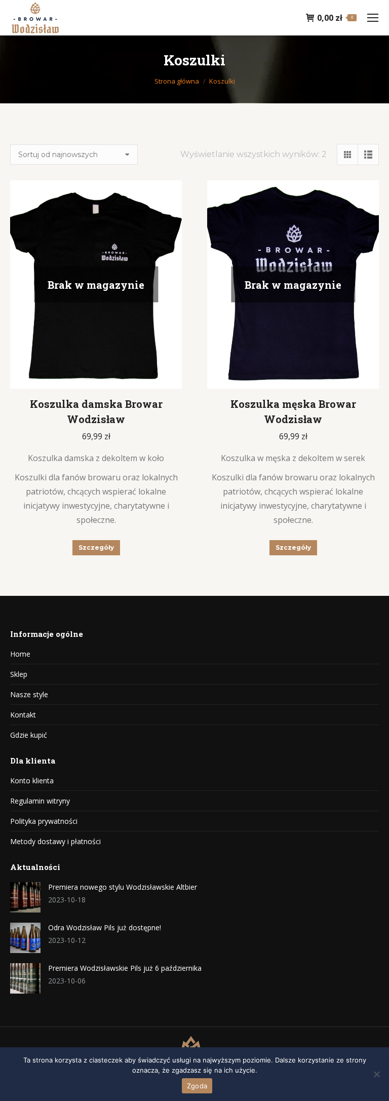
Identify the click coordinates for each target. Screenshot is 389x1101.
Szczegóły (96, 547)
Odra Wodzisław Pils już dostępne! (104, 927)
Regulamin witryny (40, 801)
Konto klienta (32, 780)
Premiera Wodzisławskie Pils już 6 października (125, 968)
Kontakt (23, 714)
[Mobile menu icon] (373, 18)
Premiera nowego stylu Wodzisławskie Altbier (122, 887)
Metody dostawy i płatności (55, 841)
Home (20, 654)
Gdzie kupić (28, 735)
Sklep (18, 674)
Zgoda (197, 1086)
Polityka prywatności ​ (43, 821)
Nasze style (29, 694)
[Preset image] (25, 897)
